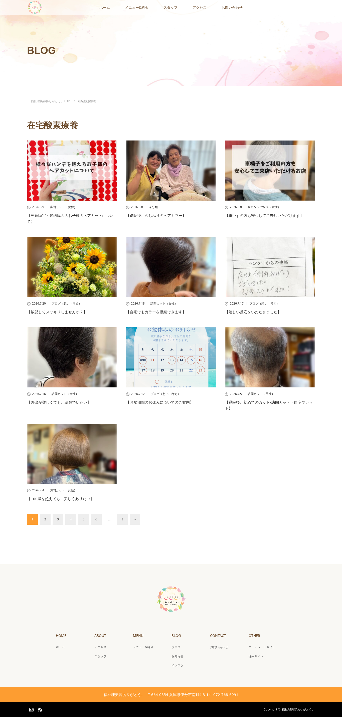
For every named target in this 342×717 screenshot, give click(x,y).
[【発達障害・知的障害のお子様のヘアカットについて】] (72, 170)
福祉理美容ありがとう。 (298, 709)
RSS (39, 708)
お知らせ (178, 656)
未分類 (153, 207)
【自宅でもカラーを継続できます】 (156, 311)
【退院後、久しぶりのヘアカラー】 (156, 215)
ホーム (104, 7)
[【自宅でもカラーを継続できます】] (171, 267)
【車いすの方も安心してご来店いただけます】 (264, 215)
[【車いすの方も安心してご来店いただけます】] (270, 170)
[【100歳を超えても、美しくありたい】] (72, 454)
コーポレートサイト (262, 647)
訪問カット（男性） (261, 393)
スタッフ (170, 7)
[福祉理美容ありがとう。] (171, 611)
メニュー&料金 (136, 7)
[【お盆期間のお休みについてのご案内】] (171, 357)
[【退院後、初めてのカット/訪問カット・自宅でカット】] (270, 357)
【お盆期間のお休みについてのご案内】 (160, 402)
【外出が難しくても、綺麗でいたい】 (59, 402)
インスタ (178, 665)
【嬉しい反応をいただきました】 (253, 311)
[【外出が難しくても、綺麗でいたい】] (72, 357)
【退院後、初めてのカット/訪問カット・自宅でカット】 (269, 405)
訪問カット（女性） (63, 207)
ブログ (176, 647)
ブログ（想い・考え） (67, 303)
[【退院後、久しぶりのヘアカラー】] (171, 170)
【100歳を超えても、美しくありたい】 (60, 498)
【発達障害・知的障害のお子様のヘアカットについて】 (70, 218)
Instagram (31, 708)
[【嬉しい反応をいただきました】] (270, 267)
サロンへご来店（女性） (264, 207)
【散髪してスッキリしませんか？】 (57, 311)
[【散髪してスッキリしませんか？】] (72, 267)
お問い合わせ (232, 7)
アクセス (200, 7)
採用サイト (256, 656)
